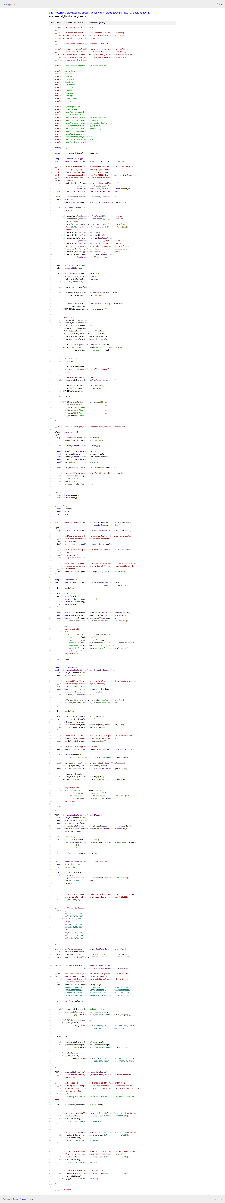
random (144, 12)
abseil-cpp (96, 12)
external (60, 12)
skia (51, 12)
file (102, 22)
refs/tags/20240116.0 (116, 12)
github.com (73, 12)
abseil (85, 12)
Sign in (219, 4)
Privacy (23, 1199)
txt (214, 1199)
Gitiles (15, 1199)
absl (135, 12)
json (220, 1199)
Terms (30, 1199)
